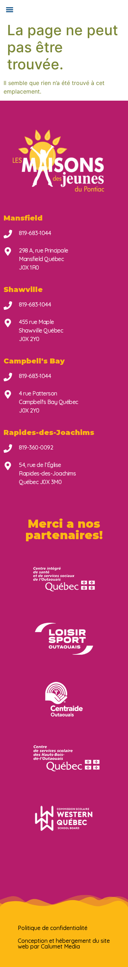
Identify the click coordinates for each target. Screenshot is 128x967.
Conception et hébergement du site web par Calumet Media (64, 943)
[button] (9, 9)
